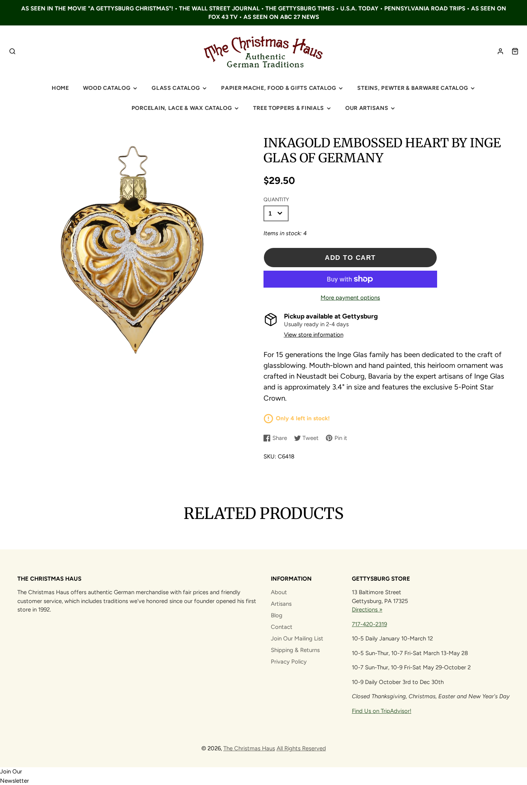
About (279, 592)
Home (60, 87)
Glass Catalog (176, 87)
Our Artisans (366, 107)
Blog (276, 615)
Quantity (276, 199)
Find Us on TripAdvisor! (381, 711)
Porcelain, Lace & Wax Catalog (182, 107)
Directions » (367, 609)
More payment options (350, 297)
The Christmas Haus (249, 748)
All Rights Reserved (301, 748)
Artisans (281, 603)
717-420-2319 (369, 624)
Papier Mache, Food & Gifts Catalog (278, 87)
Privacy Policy (289, 661)
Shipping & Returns (295, 650)
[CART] (515, 51)
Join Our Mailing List (297, 638)
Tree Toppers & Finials (288, 107)
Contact (281, 626)
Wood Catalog (107, 87)
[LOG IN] (500, 51)
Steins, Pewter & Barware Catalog (412, 87)
